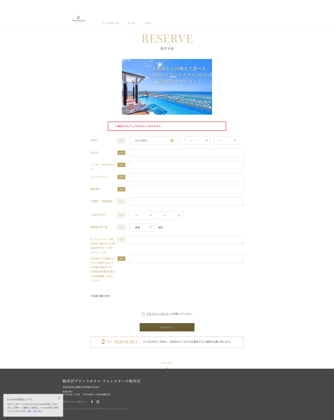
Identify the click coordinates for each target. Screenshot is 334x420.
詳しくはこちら (35, 411)
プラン (149, 23)
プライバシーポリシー (158, 314)
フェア (132, 23)
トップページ (111, 23)
